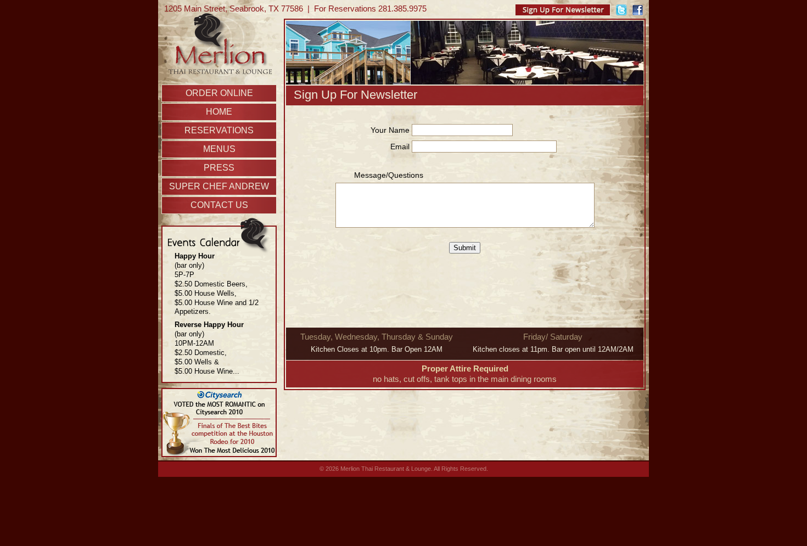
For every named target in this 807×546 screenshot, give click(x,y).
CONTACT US (219, 205)
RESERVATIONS (219, 130)
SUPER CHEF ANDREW (219, 186)
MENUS (219, 149)
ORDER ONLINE (219, 93)
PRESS (219, 167)
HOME (219, 111)
